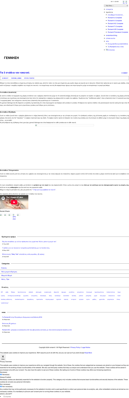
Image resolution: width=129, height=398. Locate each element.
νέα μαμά (103, 295)
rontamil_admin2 (16, 78)
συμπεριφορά (50, 299)
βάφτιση (56, 292)
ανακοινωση (47, 292)
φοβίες (94, 299)
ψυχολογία (110, 299)
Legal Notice (86, 347)
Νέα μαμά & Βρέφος (9, 272)
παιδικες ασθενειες (6, 299)
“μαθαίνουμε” (5, 303)
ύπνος (118, 299)
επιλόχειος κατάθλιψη (14, 295)
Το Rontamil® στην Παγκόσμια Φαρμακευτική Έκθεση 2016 (22, 317)
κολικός (74, 295)
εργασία (25, 295)
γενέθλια (71, 292)
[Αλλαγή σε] (110, 50)
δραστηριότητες (99, 292)
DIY (2, 292)
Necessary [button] (3, 372)
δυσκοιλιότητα (111, 292)
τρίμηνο (81, 299)
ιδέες (50, 295)
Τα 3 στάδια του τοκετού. (15, 72)
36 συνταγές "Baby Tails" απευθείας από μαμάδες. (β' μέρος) (23, 254)
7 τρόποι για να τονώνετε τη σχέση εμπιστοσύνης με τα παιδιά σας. (26, 248)
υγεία (88, 299)
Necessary (5, 374)
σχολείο (58, 299)
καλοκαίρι (58, 295)
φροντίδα (102, 299)
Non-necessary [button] (5, 384)
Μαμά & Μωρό (6, 275)
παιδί (119, 295)
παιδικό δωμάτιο (19, 299)
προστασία (39, 299)
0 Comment (124, 73)
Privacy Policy (75, 347)
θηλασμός (43, 295)
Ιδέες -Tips (5, 279)
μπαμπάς (88, 295)
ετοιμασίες (34, 295)
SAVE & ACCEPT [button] (6, 394)
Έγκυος (4, 268)
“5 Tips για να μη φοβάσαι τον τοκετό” (44, 190)
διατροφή (89, 292)
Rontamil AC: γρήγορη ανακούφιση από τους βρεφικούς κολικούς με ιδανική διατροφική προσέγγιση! (37, 330)
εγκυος (26, 78)
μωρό (95, 295)
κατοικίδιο (66, 295)
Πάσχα (13, 292)
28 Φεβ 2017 (5, 78)
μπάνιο (81, 295)
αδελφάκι (38, 292)
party (7, 292)
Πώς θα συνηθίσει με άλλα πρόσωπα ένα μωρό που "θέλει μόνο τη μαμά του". (29, 241)
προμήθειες (30, 299)
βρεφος (64, 292)
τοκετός (31, 78)
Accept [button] (82, 353)
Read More (88, 353)
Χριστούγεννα (22, 292)
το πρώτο (73, 299)
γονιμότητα (80, 292)
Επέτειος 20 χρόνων (9, 323)
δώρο (119, 292)
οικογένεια (111, 295)
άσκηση (31, 292)
